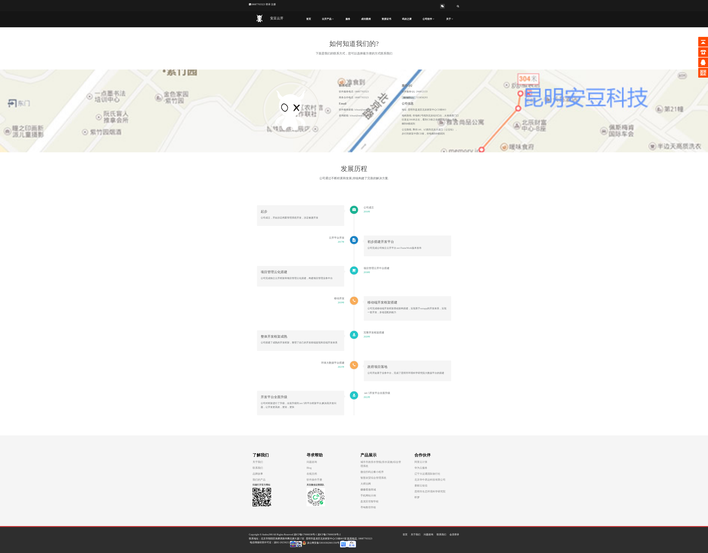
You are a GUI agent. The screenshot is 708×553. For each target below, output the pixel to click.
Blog (309, 468)
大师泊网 (365, 483)
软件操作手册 (314, 479)
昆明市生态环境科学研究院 (429, 491)
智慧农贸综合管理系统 (373, 477)
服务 (348, 19)
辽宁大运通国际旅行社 (427, 473)
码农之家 (407, 19)
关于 (449, 19)
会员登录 (454, 534)
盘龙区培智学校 (369, 501)
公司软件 (428, 19)
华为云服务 (420, 468)
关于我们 (258, 462)
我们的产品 (259, 479)
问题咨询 (312, 462)
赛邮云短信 (420, 485)
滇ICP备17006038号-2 (329, 534)
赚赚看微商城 (368, 489)
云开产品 (327, 19)
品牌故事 (258, 473)
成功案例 (366, 19)
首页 (308, 19)
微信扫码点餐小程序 (372, 472)
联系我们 (258, 468)
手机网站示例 (368, 495)
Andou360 (267, 534)
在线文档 (312, 473)
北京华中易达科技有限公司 (429, 479)
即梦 (417, 497)
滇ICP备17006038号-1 (305, 534)
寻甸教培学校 (368, 507)
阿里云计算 (420, 462)
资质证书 (386, 19)
